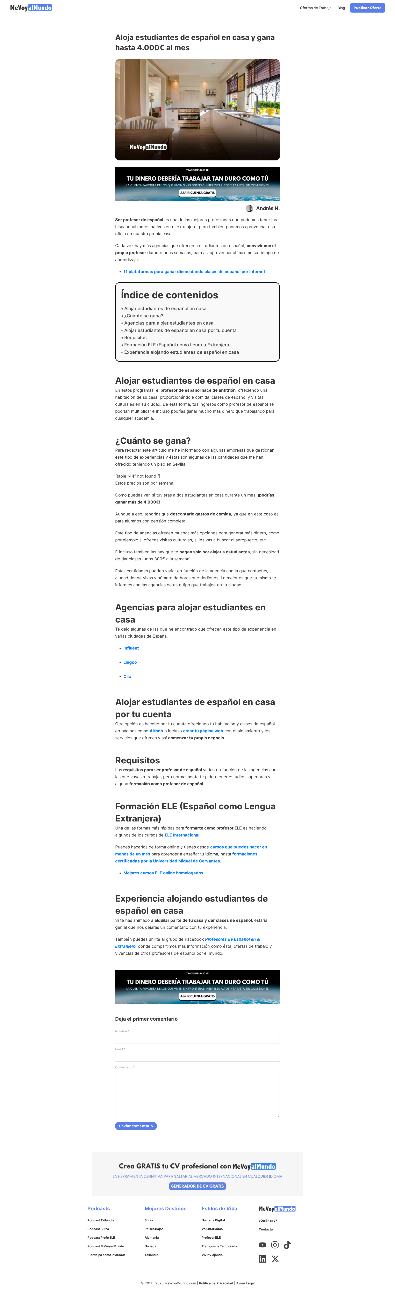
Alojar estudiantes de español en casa (165, 308)
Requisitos (135, 337)
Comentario (125, 1067)
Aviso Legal (245, 1283)
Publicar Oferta (368, 8)
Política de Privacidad (216, 1283)
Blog (341, 8)
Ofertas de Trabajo (315, 8)
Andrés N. (268, 208)
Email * (120, 1049)
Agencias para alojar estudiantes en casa (169, 323)
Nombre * (122, 1031)
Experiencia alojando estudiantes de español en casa (181, 352)
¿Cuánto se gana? (143, 315)
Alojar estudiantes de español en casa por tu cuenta (180, 330)
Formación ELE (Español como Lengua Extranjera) (177, 344)
